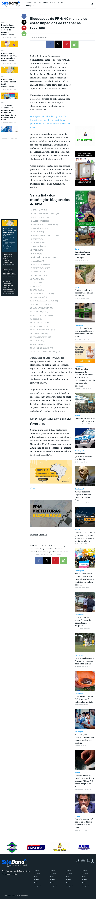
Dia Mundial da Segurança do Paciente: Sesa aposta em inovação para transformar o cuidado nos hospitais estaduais (85, 377)
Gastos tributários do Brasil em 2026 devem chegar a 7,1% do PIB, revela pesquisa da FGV (84, 781)
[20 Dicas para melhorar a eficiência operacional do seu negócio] (85, 719)
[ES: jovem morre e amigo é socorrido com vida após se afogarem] (85, 601)
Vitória (58, 555)
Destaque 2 (79, 366)
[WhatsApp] (24, 33)
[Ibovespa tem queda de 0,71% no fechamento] (85, 403)
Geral (77, 249)
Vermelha (52, 555)
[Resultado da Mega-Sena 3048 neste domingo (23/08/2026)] (9, 70)
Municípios (58, 549)
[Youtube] (92, 861)
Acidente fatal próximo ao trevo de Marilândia (83, 456)
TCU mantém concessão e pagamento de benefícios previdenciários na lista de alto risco (8, 112)
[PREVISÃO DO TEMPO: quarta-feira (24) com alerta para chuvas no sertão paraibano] (85, 517)
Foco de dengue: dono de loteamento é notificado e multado (84, 699)
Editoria (38, 15)
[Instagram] (83, 861)
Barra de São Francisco (52, 546)
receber (59, 552)
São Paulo (44, 555)
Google (42, 549)
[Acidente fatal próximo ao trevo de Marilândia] (85, 438)
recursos (67, 552)
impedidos (50, 549)
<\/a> (32, 487)
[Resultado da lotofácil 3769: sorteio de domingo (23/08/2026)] (9, 44)
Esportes (79, 655)
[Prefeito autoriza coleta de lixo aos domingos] (85, 236)
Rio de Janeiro (35, 555)
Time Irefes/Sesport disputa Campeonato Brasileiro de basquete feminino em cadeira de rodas (84, 579)
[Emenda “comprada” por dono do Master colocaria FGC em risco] (85, 803)
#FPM (32, 546)
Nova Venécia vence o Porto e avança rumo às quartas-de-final (84, 661)
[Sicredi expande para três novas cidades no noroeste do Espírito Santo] (85, 312)
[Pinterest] (24, 27)
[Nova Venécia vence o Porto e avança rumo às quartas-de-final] (85, 642)
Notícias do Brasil (36, 552)
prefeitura (52, 552)
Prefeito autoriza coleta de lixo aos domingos (82, 254)
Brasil (3, 22)
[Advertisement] (9, 177)
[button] (92, 4)
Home (32, 15)
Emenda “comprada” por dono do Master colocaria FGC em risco (84, 823)
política (45, 552)
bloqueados (66, 546)
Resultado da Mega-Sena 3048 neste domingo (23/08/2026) (9, 57)
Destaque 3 (79, 325)
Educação (79, 732)
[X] (24, 22)
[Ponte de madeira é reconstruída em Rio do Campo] (85, 274)
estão (37, 549)
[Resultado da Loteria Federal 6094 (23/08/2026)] (9, 96)
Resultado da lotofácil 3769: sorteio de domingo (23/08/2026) (8, 30)
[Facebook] (24, 16)
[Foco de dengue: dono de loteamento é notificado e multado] (85, 681)
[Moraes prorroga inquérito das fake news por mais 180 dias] (85, 476)
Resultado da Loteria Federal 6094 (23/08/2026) (9, 272)
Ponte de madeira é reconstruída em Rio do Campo (84, 293)
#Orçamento (39, 546)
